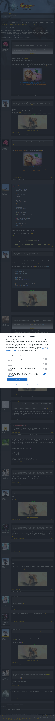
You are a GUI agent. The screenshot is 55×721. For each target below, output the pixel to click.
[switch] (45, 359)
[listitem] (27, 356)
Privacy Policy (36, 384)
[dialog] (27, 360)
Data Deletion (19, 384)
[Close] (52, 336)
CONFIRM (17, 379)
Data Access (27, 384)
